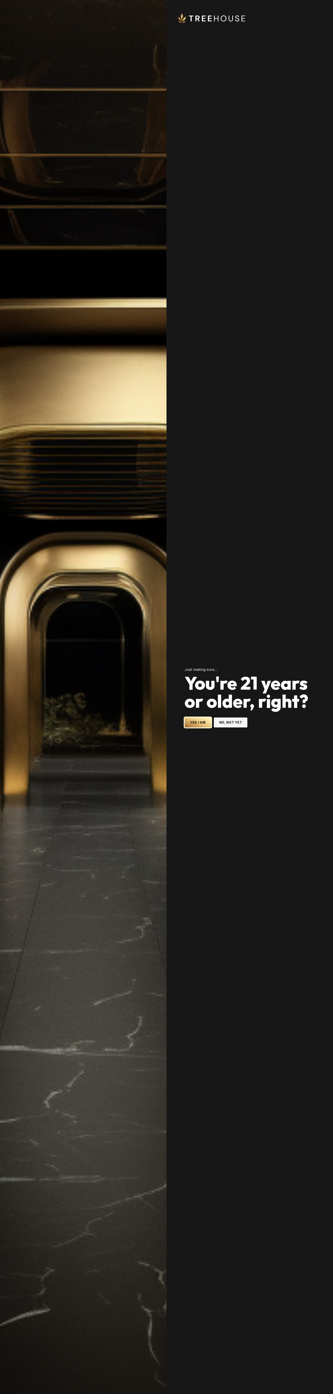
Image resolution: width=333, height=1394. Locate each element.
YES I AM (198, 722)
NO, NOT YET (230, 722)
